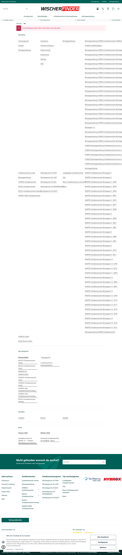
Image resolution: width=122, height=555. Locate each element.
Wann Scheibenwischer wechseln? (70, 491)
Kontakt (104, 1)
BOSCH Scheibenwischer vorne (26, 367)
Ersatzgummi (45, 357)
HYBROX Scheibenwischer (27, 489)
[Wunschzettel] (108, 9)
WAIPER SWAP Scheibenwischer (27, 507)
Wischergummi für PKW (50, 480)
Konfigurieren (103, 542)
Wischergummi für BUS (50, 488)
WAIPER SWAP (23, 374)
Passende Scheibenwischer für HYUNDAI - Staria (50, 439)
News (64, 496)
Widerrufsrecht (6, 488)
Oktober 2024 (45, 433)
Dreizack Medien (92, 552)
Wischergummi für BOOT (50, 498)
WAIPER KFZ (22, 371)
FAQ (63, 486)
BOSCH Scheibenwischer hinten (26, 362)
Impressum (9, 549)
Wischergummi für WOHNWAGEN (48, 493)
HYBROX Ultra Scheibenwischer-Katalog (26, 390)
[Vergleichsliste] (103, 9)
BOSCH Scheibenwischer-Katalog (27, 400)
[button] (98, 9)
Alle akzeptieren (103, 537)
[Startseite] (60, 8)
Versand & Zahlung (8, 484)
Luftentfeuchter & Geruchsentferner (46, 364)
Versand (27, 552)
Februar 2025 (23, 433)
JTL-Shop (117, 552)
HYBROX (21, 418)
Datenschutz (19, 549)
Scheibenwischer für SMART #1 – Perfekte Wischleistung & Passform (27, 440)
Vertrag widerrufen (15, 520)
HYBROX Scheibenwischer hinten (27, 384)
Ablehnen (103, 547)
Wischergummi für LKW (50, 484)
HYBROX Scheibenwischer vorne (27, 379)
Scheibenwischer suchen (30, 480)
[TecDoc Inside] (92, 479)
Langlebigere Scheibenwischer (68, 482)
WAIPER (65, 418)
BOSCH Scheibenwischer (27, 495)
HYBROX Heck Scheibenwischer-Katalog (26, 395)
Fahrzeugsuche (95, 1)
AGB (3, 499)
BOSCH (43, 418)
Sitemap (4, 495)
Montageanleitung (114, 1)
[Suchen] (26, 8)
